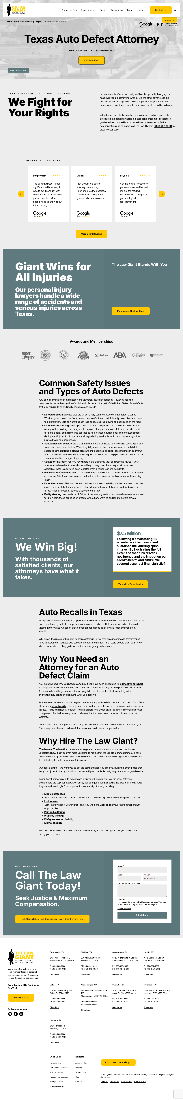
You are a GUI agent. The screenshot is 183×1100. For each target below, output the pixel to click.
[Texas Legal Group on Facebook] (16, 1014)
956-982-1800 (91, 60)
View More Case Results (130, 584)
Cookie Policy (140, 1081)
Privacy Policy (126, 1081)
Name (120, 866)
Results (103, 10)
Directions (54, 975)
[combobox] (146, 878)
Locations (140, 10)
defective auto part (132, 684)
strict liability (59, 706)
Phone (146, 875)
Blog (129, 10)
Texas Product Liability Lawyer (27, 21)
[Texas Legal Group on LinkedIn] (21, 1014)
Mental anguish (53, 822)
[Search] (176, 10)
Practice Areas (88, 10)
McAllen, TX (86, 952)
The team (44, 749)
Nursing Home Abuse (59, 1077)
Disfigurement (52, 819)
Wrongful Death (56, 1082)
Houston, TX (55, 1020)
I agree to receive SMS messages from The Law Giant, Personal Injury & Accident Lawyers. (142, 903)
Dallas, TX (54, 985)
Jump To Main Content (18, 70)
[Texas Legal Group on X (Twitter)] (10, 1014)
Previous (21, 194)
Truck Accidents (56, 1072)
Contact (78, 1082)
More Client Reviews (91, 234)
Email (120, 875)
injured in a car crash (127, 122)
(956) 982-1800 (163, 126)
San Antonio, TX (119, 952)
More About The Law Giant (130, 311)
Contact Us (161, 10)
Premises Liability (57, 1086)
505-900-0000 (91, 1001)
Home (9, 21)
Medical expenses (54, 793)
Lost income (51, 801)
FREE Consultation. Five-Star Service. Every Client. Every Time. (52, 919)
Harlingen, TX (150, 985)
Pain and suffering (54, 812)
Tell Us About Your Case (128, 883)
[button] (118, 1062)
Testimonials (117, 10)
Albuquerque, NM (89, 985)
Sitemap (104, 1081)
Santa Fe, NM (118, 985)
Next (162, 194)
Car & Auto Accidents (59, 1067)
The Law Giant (61, 749)
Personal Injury (56, 1063)
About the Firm (69, 10)
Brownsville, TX (57, 952)
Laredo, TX (149, 952)
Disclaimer (114, 1081)
